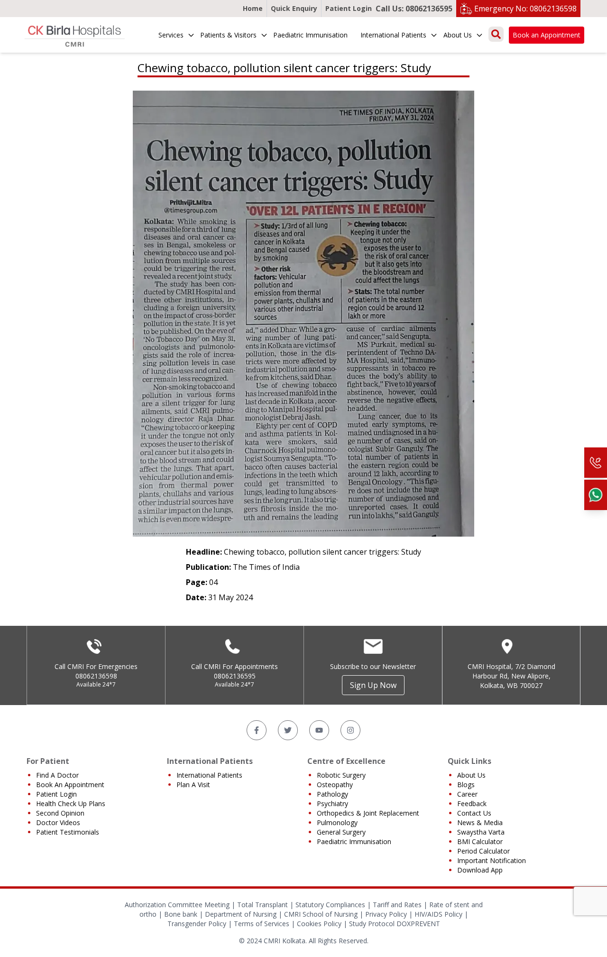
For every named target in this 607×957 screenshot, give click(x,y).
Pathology (332, 794)
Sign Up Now (373, 685)
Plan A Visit (193, 784)
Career (467, 794)
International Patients (393, 34)
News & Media (480, 822)
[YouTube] (319, 730)
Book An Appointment (70, 784)
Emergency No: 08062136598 (525, 8)
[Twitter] (288, 730)
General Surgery (341, 831)
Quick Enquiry (294, 8)
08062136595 (235, 675)
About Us (457, 34)
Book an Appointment (546, 34)
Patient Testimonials (67, 831)
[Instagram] (350, 730)
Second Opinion (60, 813)
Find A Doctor (57, 775)
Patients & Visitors (228, 34)
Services (171, 34)
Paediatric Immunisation (310, 34)
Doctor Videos (58, 822)
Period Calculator (483, 850)
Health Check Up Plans (70, 803)
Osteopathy (335, 784)
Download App (480, 869)
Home (253, 8)
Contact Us (474, 813)
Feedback (472, 803)
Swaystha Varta (481, 831)
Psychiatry (332, 803)
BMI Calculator (480, 841)
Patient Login (348, 8)
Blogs (466, 784)
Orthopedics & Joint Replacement (368, 813)
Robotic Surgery (341, 775)
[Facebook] (257, 730)
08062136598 (96, 675)
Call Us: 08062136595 (414, 8)
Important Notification (491, 860)
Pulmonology (337, 822)
